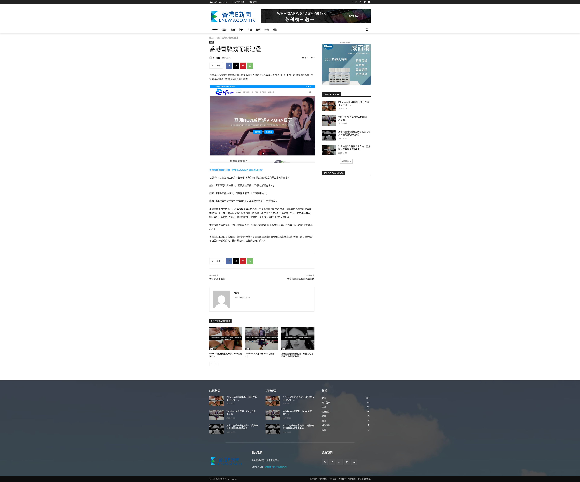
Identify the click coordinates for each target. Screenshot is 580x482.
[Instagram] (356, 2)
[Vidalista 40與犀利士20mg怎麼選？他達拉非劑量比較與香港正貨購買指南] (262, 338)
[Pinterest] (243, 66)
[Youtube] (369, 2)
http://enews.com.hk (242, 297)
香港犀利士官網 (217, 279)
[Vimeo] (364, 2)
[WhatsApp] (250, 66)
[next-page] (216, 364)
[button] (367, 29)
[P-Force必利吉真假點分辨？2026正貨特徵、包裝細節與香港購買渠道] (225, 338)
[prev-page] (211, 364)
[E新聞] (211, 57)
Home (211, 38)
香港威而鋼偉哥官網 (219, 169)
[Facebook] (352, 2)
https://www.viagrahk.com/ (247, 169)
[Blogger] (325, 462)
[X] (360, 2)
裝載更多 (345, 161)
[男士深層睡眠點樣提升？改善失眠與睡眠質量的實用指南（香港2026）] (297, 338)
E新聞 (218, 58)
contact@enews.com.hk (275, 466)
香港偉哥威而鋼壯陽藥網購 (300, 279)
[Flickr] (339, 462)
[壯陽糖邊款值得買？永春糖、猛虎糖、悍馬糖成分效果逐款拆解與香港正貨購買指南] (329, 150)
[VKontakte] (354, 462)
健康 (218, 38)
